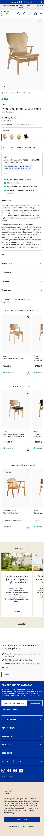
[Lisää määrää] (12, 147)
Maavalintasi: (6, 709)
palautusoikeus (28, 183)
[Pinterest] (15, 770)
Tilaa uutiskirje (34, 703)
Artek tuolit (5, 302)
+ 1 (33, 137)
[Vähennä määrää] (3, 147)
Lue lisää (4, 667)
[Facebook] (9, 770)
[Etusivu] (2, 93)
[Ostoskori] (35, 13)
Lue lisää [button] (7, 173)
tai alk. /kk (8, 124)
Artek (3, 105)
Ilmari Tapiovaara (7, 112)
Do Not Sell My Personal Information (22, 826)
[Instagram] (3, 770)
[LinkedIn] (21, 770)
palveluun (10, 193)
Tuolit (19, 93)
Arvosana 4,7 (28, 2)
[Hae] (18, 13)
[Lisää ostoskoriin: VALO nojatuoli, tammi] (28, 528)
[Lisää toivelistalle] (40, 21)
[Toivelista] (29, 13)
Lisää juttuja (22, 624)
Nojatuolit (27, 93)
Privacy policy (9, 813)
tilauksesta (34, 186)
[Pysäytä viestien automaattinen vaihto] (41, 2)
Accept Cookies (22, 819)
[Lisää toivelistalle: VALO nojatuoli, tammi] (27, 471)
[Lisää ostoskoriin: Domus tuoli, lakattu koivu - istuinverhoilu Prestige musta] (28, 449)
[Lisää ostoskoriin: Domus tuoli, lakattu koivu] (28, 373)
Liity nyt (27, 168)
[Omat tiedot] (24, 13)
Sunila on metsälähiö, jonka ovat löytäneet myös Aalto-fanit (17, 579)
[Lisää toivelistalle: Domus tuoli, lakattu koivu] (27, 317)
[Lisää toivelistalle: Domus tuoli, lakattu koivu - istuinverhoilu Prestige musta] (27, 393)
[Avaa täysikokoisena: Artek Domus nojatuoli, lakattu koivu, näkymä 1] (22, 53)
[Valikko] (41, 13)
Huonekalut (10, 93)
